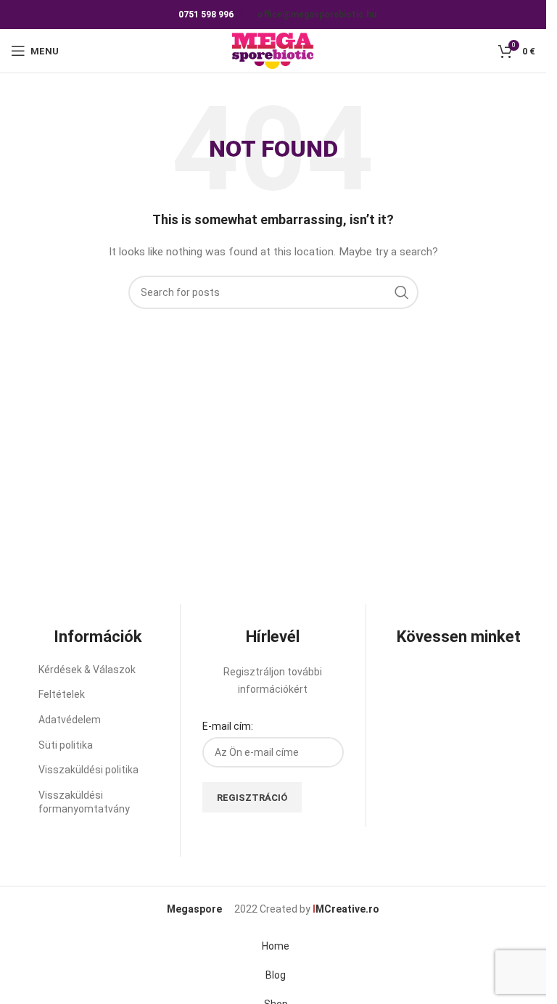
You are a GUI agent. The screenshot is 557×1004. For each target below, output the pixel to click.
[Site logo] (273, 50)
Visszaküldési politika (88, 769)
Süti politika (65, 745)
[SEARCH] (401, 292)
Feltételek (61, 694)
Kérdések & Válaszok (87, 669)
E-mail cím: (227, 726)
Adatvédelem (69, 719)
